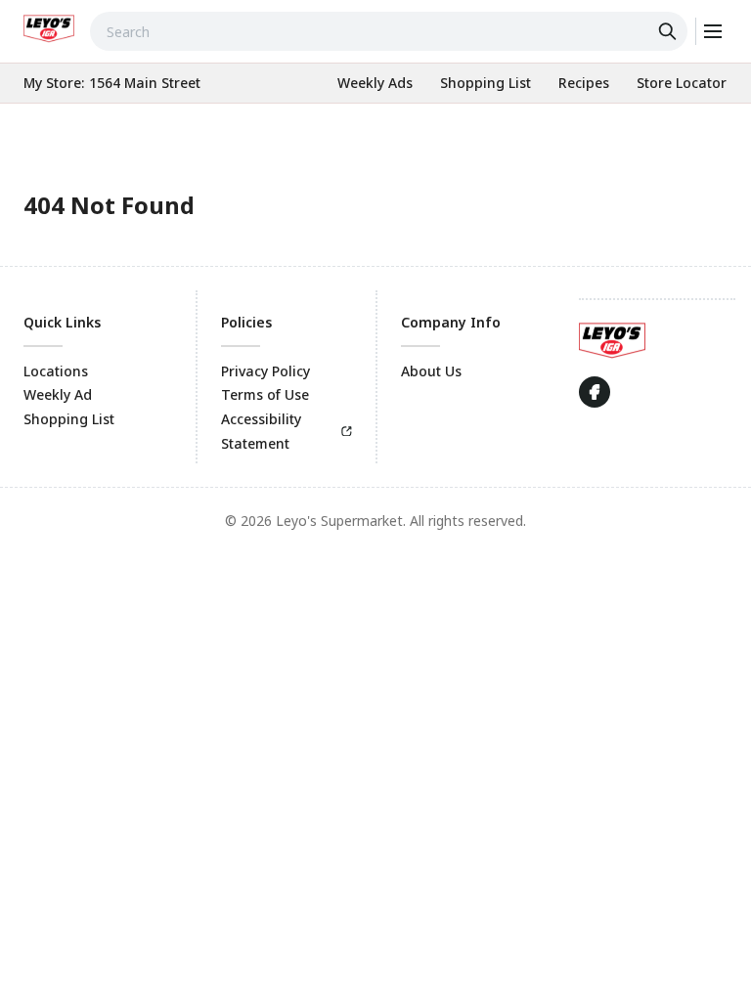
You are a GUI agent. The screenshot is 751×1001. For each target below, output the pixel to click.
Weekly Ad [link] (57, 394)
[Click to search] (670, 31)
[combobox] (388, 31)
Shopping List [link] (68, 419)
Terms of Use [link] (265, 394)
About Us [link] (431, 371)
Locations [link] (55, 371)
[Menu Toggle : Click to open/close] (711, 31)
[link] (48, 28)
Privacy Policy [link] (265, 371)
